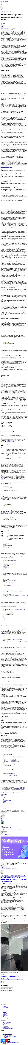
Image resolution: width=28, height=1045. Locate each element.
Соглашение (6, 1027)
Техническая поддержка (13, 1042)
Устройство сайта (7, 1022)
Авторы (5, 1016)
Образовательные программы (9, 1036)
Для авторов (6, 1023)
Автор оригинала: (8, 28)
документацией (11, 441)
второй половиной (20, 788)
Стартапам (5, 1037)
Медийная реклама (7, 1034)
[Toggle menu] (1, 1)
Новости (5, 1013)
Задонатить (3, 812)
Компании (5, 1015)
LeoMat (2, 11)
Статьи (4, 1012)
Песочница (5, 1018)
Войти (4, 1006)
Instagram (10, 834)
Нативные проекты (7, 1035)
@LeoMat (10, 827)
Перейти (2, 865)
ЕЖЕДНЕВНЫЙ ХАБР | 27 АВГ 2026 (9, 868)
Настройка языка (4, 1042)
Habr (8, 1043)
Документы (5, 1026)
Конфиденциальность (8, 1028)
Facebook (3, 834)
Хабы (4, 1014)
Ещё (4, 982)
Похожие (10, 988)
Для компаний (6, 1024)
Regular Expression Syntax (6, 167)
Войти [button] (2, 8)
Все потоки (5, 1)
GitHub (6, 834)
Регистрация (6, 1007)
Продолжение (4, 794)
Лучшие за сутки (4, 988)
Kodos (2, 478)
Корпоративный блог (8, 1032)
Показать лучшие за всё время (7, 990)
